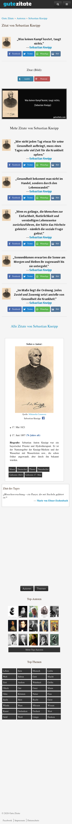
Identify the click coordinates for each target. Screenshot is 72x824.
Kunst (6, 711)
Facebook (7, 820)
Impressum (20, 820)
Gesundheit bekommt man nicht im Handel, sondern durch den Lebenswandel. (40, 183)
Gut (19, 688)
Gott (35, 676)
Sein (20, 670)
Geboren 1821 (16, 475)
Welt (5, 676)
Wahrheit (37, 682)
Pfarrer (32, 469)
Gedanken (22, 711)
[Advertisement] (36, 547)
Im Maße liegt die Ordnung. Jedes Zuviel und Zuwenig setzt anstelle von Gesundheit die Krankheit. (39, 294)
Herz (20, 699)
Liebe (50, 670)
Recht (35, 699)
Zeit (5, 682)
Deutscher (22, 469)
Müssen (36, 705)
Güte (5, 693)
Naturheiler (43, 469)
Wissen (51, 705)
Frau (50, 693)
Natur (35, 693)
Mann (12, 469)
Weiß (20, 716)
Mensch (36, 670)
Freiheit (36, 711)
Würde (6, 705)
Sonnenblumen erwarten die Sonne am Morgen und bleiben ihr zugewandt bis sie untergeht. (39, 261)
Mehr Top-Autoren (34, 649)
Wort (50, 711)
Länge (36, 716)
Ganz (35, 688)
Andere (21, 682)
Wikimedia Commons (37, 414)
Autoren (27, 588)
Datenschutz (33, 820)
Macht (51, 676)
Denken (51, 716)
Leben (6, 670)
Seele (5, 699)
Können (21, 693)
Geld (5, 716)
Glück (6, 688)
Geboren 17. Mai (33, 475)
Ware (20, 705)
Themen (41, 588)
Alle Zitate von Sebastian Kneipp (34, 326)
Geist (50, 699)
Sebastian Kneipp (40, 47)
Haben (21, 676)
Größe (50, 682)
